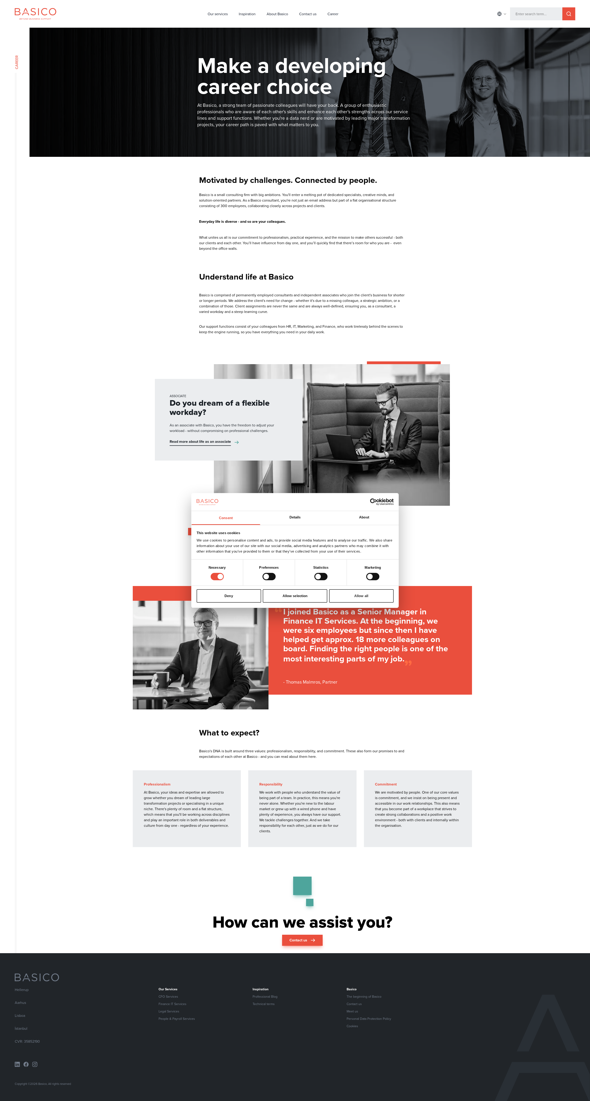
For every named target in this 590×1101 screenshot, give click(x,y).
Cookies (352, 1026)
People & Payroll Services (177, 1018)
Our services (218, 13)
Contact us (307, 13)
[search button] (568, 13)
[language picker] (501, 14)
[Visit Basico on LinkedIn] (17, 1064)
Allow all (361, 596)
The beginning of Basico (364, 996)
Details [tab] (295, 517)
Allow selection (295, 596)
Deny (228, 596)
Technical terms (264, 1004)
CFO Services (168, 996)
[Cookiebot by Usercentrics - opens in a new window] (373, 501)
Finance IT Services (172, 1004)
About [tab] (364, 517)
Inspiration (247, 13)
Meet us (352, 1011)
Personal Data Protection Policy (369, 1018)
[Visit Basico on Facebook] (26, 1064)
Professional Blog (265, 996)
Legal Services (169, 1011)
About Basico (277, 13)
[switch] (269, 576)
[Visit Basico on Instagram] (34, 1064)
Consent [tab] (226, 518)
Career (332, 13)
